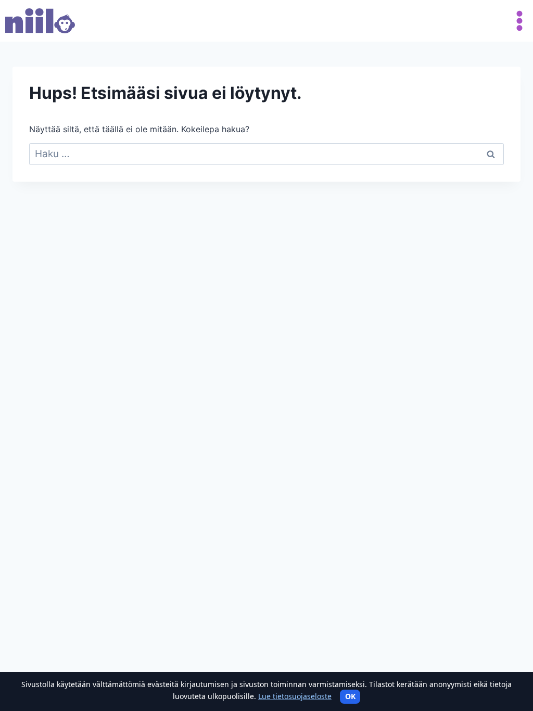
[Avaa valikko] (517, 20)
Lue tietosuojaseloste (295, 696)
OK (350, 696)
